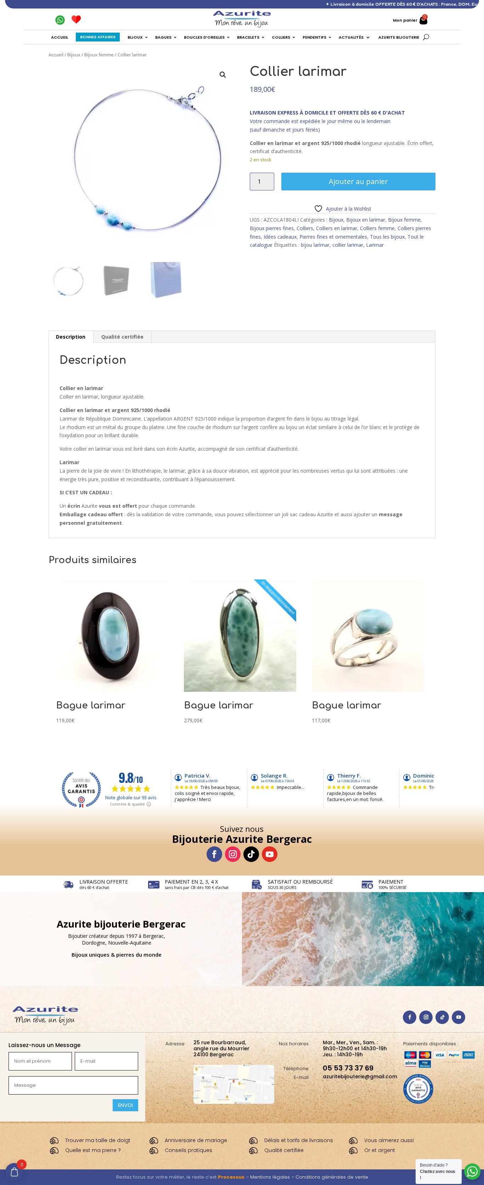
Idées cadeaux (280, 236)
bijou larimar (315, 244)
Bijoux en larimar (365, 219)
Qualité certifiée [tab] (122, 336)
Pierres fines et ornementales (333, 236)
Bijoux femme (99, 54)
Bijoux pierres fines (272, 228)
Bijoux (73, 54)
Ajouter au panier (358, 181)
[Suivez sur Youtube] (269, 854)
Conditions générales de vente (332, 1177)
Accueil (56, 54)
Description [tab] (70, 336)
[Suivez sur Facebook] (214, 854)
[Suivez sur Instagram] (233, 854)
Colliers (305, 228)
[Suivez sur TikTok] (251, 854)
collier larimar (347, 244)
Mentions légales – (273, 1177)
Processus (231, 1177)
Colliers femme (377, 228)
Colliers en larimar (336, 228)
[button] (222, 74)
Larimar (375, 244)
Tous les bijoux (387, 236)
